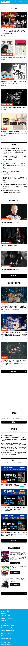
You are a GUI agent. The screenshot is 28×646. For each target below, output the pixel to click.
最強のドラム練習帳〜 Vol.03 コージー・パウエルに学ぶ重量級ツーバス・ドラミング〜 (14, 132)
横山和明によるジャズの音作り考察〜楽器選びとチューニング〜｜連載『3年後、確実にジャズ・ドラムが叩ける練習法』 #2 (14, 509)
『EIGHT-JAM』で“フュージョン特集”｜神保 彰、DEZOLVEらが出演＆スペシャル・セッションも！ (15, 165)
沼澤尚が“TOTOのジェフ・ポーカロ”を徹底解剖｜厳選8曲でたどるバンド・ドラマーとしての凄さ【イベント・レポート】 (14, 448)
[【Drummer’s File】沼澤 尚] (14, 259)
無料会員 (18, 222)
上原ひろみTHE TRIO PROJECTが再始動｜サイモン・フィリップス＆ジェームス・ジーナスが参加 (15, 185)
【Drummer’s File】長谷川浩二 (9, 245)
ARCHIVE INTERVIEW (7, 27)
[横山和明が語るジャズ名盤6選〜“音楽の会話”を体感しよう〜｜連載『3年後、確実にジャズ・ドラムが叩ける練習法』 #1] (14, 522)
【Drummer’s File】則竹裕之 (8, 222)
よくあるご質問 (5, 611)
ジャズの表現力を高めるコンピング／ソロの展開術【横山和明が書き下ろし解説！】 (13, 485)
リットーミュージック (6, 633)
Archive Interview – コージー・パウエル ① (13, 107)
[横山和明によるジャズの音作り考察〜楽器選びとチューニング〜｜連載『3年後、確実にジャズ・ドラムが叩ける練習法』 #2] (14, 497)
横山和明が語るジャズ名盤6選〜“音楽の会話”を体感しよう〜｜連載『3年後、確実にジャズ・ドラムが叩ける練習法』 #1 (14, 534)
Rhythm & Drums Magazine (7, 625)
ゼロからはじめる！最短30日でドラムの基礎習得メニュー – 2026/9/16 (18, 568)
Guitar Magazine (5, 620)
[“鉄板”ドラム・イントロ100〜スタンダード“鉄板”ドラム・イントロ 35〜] (14, 71)
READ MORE (14, 276)
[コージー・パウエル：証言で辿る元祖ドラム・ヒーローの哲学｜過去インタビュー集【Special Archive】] (14, 20)
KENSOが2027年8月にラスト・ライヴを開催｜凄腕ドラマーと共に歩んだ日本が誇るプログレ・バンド (15, 178)
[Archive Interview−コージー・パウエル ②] (14, 47)
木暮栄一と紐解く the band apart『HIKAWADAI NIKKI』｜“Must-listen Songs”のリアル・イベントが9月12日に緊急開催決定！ (14, 150)
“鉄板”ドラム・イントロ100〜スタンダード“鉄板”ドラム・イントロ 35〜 (13, 82)
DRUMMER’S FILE (6, 219)
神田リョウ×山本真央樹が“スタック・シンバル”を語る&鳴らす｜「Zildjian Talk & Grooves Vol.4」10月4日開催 (14, 157)
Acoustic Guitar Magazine (7, 630)
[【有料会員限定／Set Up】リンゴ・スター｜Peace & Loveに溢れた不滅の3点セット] (14, 322)
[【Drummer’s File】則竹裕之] (14, 212)
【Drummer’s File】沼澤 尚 (8, 269)
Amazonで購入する (15, 563)
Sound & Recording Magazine (8, 628)
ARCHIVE (4, 78)
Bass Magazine (4, 623)
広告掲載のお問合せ (6, 638)
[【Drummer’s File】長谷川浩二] (14, 235)
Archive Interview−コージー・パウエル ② (13, 57)
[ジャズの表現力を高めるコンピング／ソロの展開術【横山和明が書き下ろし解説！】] (14, 474)
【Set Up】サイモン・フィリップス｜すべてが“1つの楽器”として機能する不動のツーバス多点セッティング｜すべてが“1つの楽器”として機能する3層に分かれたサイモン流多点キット (14, 307)
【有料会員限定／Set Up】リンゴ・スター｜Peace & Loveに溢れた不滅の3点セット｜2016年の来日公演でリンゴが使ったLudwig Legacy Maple (14, 334)
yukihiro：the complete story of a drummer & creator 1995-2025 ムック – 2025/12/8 (18, 580)
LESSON (11, 78)
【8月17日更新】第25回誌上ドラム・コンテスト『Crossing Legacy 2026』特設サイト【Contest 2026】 (14, 439)
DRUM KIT (4, 302)
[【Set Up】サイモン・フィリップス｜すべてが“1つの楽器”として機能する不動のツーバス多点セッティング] (14, 295)
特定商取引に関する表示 (7, 618)
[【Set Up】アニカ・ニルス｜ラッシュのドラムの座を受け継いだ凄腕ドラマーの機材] (14, 350)
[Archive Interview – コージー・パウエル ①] (14, 97)
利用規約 (3, 613)
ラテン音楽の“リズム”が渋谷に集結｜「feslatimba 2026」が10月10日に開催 (12, 191)
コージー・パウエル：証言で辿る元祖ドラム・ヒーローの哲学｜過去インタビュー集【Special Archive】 (13, 31)
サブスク (22, 485)
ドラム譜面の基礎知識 (7, 435)
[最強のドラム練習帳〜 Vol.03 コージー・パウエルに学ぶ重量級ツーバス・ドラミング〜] (14, 121)
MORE (14, 593)
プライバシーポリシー (6, 616)
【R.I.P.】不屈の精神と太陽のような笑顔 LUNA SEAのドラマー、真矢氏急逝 (14, 453)
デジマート (4, 636)
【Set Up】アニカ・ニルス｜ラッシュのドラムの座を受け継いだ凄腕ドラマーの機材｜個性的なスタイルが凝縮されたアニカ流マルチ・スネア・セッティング (13, 362)
